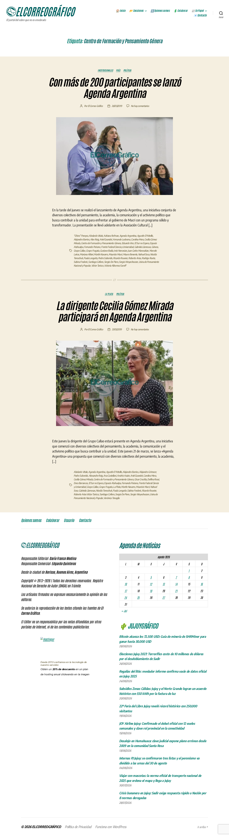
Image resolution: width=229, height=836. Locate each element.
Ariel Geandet (106, 239)
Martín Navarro (101, 254)
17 (125, 591)
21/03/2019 (117, 329)
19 (151, 591)
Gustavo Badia (106, 250)
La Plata (109, 294)
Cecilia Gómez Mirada (83, 479)
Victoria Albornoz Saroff (115, 265)
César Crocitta (140, 479)
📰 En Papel (197, 10)
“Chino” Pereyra (81, 235)
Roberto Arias (134, 258)
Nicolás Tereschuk (104, 490)
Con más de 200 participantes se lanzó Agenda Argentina (114, 88)
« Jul (124, 611)
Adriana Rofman (111, 235)
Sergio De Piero (111, 261)
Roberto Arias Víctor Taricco (86, 494)
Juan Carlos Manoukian (138, 250)
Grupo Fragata (92, 250)
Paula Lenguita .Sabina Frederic (127, 490)
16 (201, 584)
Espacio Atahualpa (112, 483)
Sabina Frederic (81, 261)
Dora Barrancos (81, 483)
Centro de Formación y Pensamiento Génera (101, 243)
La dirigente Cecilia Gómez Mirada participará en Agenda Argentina (114, 311)
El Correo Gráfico (95, 106)
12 (151, 584)
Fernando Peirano (92, 246)
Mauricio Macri (115, 254)
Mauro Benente (130, 254)
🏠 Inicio (120, 10)
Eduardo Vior (128, 243)
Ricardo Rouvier (120, 258)
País (118, 70)
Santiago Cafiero (95, 261)
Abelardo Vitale (96, 235)
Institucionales (105, 70)
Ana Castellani (109, 475)
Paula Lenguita (90, 258)
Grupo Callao (79, 250)
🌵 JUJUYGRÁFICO (138, 625)
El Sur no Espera (141, 243)
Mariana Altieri (86, 254)
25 (138, 597)
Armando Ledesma (121, 239)
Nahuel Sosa (143, 254)
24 (125, 597)
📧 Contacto (200, 15)
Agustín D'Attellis (145, 235)
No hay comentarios (140, 106)
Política (127, 70)
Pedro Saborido (105, 258)
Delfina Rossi (153, 479)
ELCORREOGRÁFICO (46, 826)
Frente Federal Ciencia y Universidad (117, 246)
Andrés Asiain (123, 475)
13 (163, 584)
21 (176, 591)
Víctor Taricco (97, 265)
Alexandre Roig (96, 475)
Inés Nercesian (120, 250)
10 (125, 584)
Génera (155, 246)
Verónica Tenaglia (111, 498)
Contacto (85, 520)
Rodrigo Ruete (148, 258)
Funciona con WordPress (110, 826)
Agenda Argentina (127, 235)
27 (163, 597)
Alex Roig (94, 239)
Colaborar (52, 520)
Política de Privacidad (78, 826)
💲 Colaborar (181, 10)
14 (176, 584)
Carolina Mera (137, 239)
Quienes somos (31, 520)
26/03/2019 (117, 106)
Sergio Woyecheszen (128, 261)
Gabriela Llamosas (142, 246)
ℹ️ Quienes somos (160, 10)
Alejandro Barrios (81, 239)
